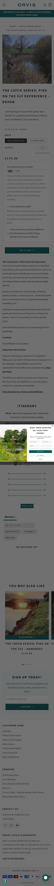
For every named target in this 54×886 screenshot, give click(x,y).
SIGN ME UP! (40, 451)
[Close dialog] (52, 426)
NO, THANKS (40, 455)
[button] (5, 880)
